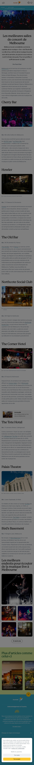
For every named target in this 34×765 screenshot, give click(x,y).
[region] (17, 750)
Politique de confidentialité (17, 748)
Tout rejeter (17, 755)
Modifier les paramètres (16, 751)
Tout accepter (17, 759)
